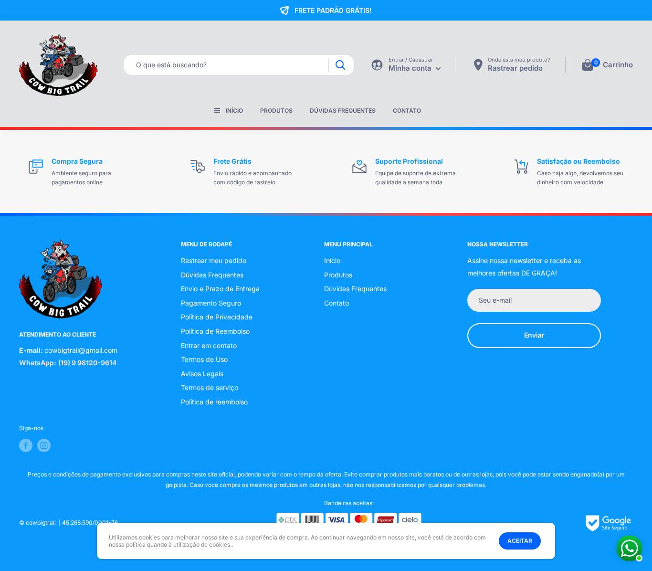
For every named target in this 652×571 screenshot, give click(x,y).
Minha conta (411, 68)
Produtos (276, 110)
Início (234, 110)
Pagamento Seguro (211, 303)
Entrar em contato (209, 345)
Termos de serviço (209, 387)
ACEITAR (519, 540)
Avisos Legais (202, 374)
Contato (407, 110)
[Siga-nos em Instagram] (44, 445)
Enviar (534, 335)
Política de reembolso (214, 402)
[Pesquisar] (340, 65)
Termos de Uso (204, 359)
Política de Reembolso (215, 331)
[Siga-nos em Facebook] (25, 445)
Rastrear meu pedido (213, 260)
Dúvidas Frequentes (343, 110)
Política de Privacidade (216, 317)
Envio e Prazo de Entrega (220, 289)
